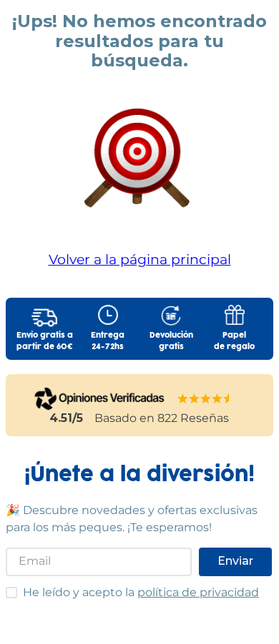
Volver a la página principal (140, 259)
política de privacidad (198, 592)
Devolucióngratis (171, 341)
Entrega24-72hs (107, 341)
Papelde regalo (234, 341)
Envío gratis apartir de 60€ (44, 341)
